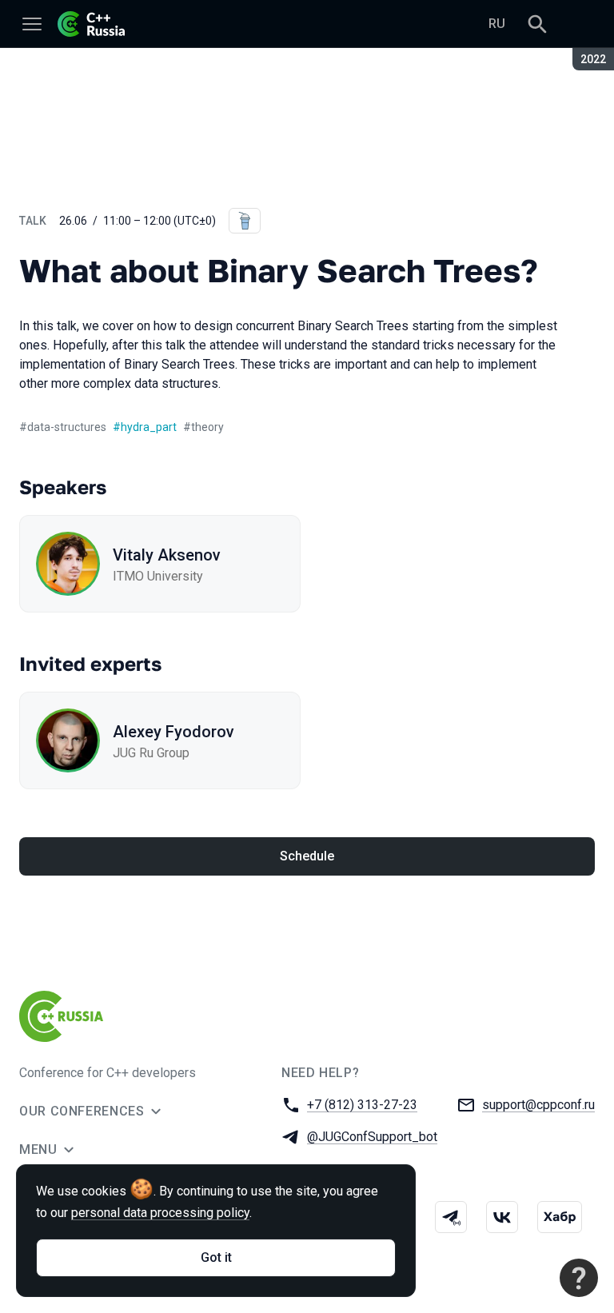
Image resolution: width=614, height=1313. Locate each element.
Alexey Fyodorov (173, 731)
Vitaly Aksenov (167, 555)
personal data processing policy (160, 1212)
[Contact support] (579, 1278)
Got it (216, 1257)
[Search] (537, 24)
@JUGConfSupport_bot (372, 1136)
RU (496, 23)
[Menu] (32, 24)
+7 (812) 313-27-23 (362, 1104)
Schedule (307, 856)
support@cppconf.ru (538, 1104)
